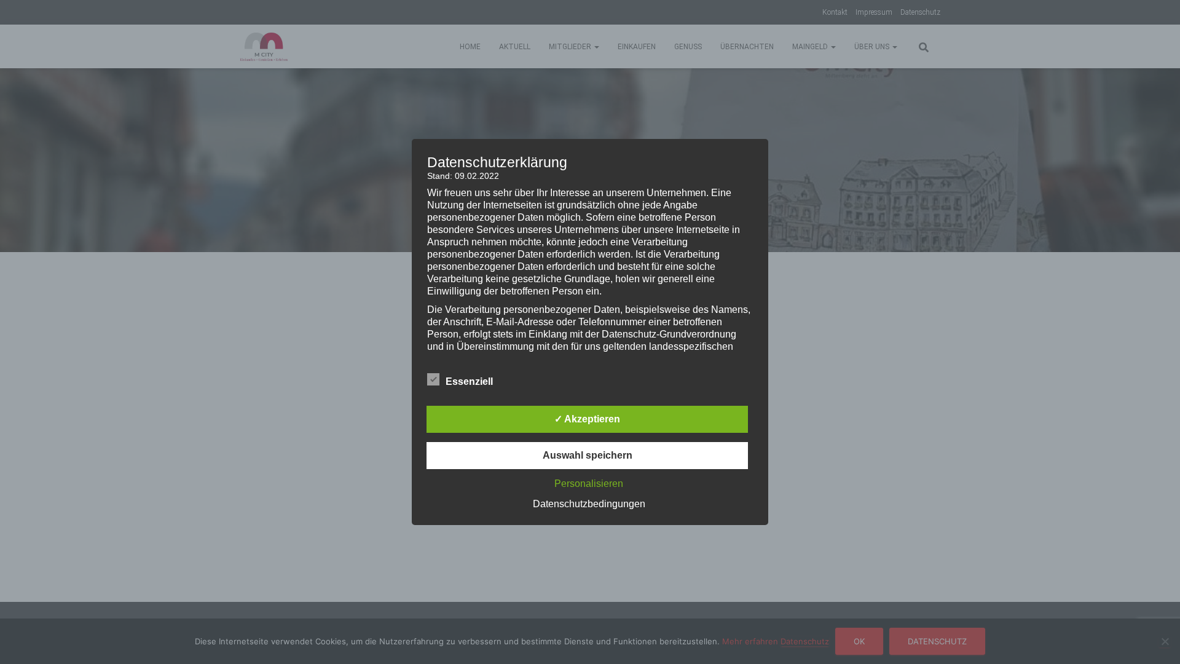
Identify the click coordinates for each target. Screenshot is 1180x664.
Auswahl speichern (587, 455)
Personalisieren (588, 483)
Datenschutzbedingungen (589, 504)
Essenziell (469, 381)
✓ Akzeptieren (587, 419)
